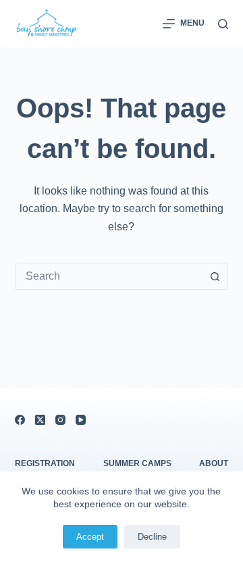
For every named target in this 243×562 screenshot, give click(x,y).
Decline (152, 537)
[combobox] (109, 276)
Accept (90, 537)
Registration (45, 463)
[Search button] (214, 276)
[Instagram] (60, 420)
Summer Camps (137, 463)
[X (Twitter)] (40, 420)
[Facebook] (20, 420)
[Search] (223, 24)
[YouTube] (81, 420)
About (213, 463)
